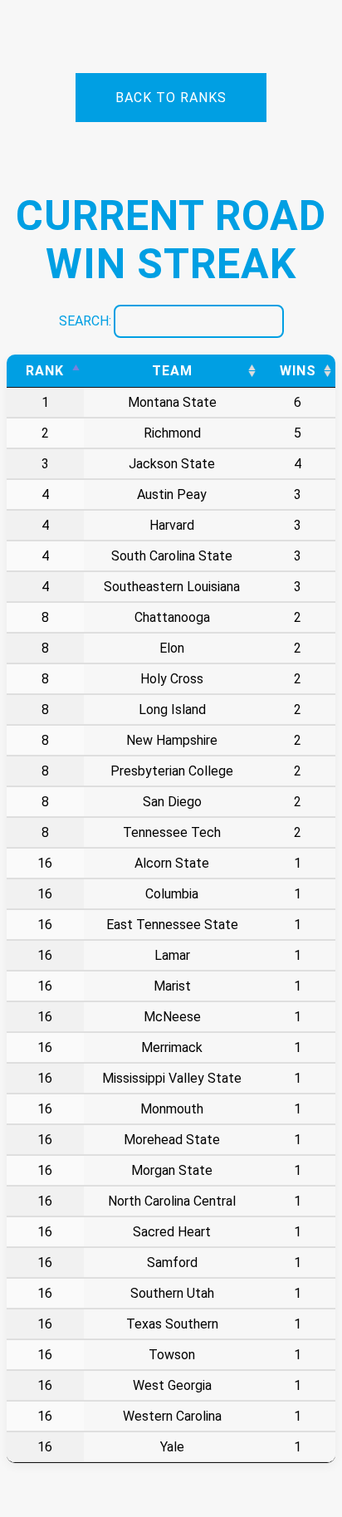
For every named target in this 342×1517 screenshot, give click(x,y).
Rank (45, 371)
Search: (85, 321)
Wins (298, 371)
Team (172, 371)
